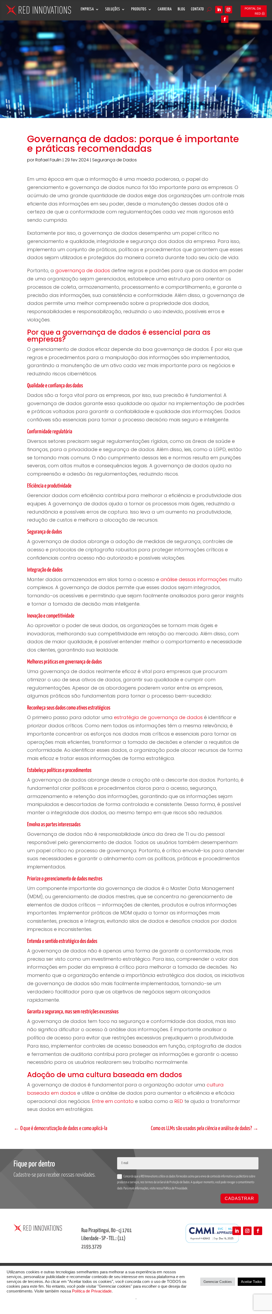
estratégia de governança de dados (158, 717)
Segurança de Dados (114, 160)
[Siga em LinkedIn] (219, 9)
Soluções (112, 9)
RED (178, 1101)
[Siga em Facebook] (224, 19)
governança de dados (82, 270)
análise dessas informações (193, 579)
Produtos (139, 9)
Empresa (87, 9)
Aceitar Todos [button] (251, 1282)
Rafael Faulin (48, 160)
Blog (181, 9)
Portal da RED (253, 11)
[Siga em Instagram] (228, 9)
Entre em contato (113, 1101)
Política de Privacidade (92, 1291)
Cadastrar (239, 1198)
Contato (197, 9)
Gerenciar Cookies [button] (217, 1282)
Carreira (165, 9)
